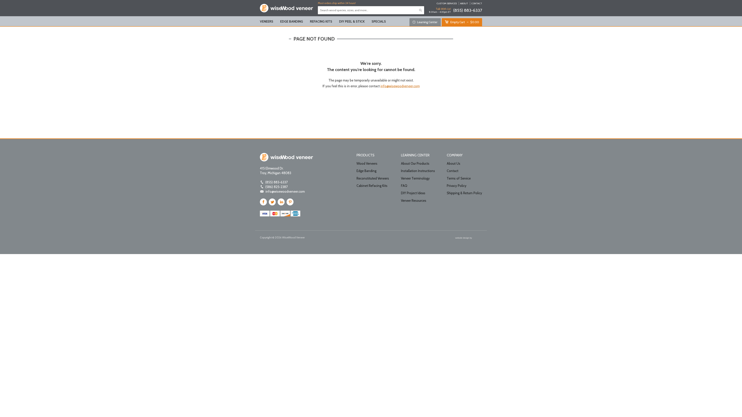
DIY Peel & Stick (352, 21)
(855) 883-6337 (467, 10)
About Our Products (415, 163)
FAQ (404, 186)
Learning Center (426, 22)
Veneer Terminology (415, 178)
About (464, 3)
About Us (453, 163)
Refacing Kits (321, 21)
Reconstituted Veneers (373, 178)
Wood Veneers (367, 163)
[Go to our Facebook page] (263, 201)
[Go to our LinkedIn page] (281, 201)
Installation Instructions (418, 171)
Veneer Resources (413, 201)
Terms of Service (459, 178)
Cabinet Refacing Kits (372, 186)
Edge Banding (291, 21)
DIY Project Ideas (413, 193)
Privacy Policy (456, 186)
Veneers (266, 21)
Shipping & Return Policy (464, 193)
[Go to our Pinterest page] (290, 201)
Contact (476, 3)
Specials (379, 21)
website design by (464, 238)
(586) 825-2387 (276, 187)
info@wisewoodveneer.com (400, 86)
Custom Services (447, 3)
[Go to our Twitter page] (272, 201)
